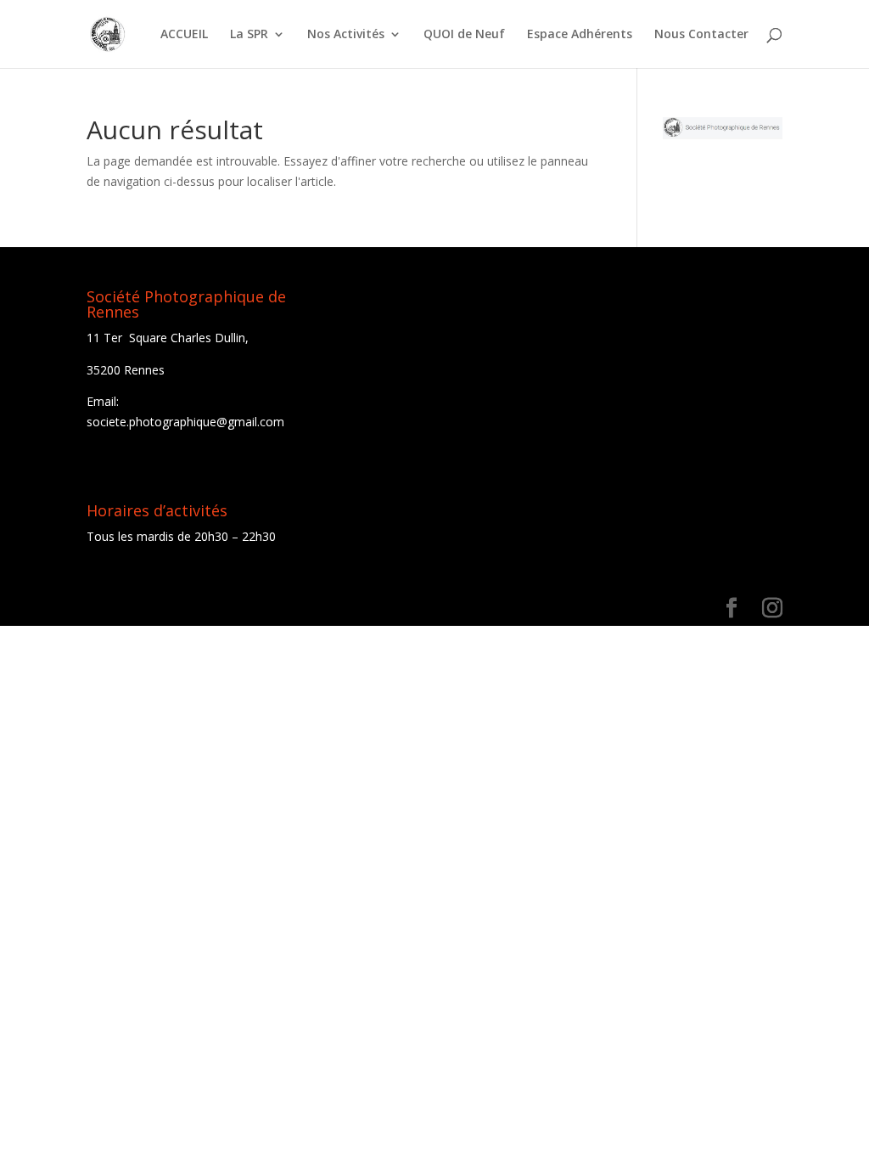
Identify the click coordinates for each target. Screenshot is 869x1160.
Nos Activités (345, 35)
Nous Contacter (701, 35)
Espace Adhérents (579, 35)
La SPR (249, 35)
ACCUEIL (184, 35)
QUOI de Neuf (464, 35)
